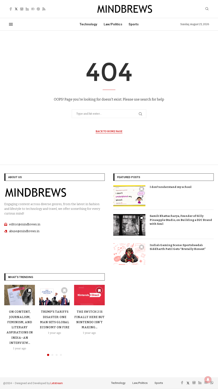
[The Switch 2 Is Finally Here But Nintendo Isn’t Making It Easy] (89, 295)
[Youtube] (32, 9)
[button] (10, 320)
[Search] (207, 9)
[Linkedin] (27, 9)
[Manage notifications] (208, 379)
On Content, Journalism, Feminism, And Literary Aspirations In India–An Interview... (19, 327)
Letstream (56, 383)
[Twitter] (16, 9)
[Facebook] (10, 9)
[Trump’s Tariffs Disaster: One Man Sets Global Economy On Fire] (54, 295)
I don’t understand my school (171, 187)
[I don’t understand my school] (129, 196)
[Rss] (44, 9)
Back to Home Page (109, 131)
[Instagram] (21, 9)
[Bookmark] (141, 189)
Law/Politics (113, 24)
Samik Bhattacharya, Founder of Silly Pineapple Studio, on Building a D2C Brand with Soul (181, 219)
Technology (88, 24)
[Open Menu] (11, 24)
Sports (134, 24)
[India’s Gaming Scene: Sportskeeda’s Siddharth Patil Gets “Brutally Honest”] (129, 254)
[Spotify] (38, 9)
